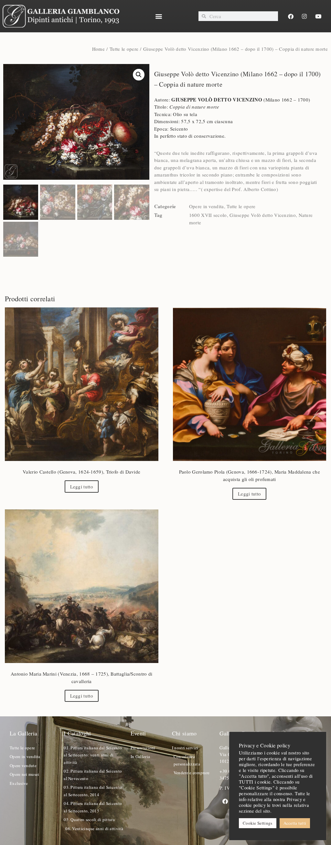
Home (98, 49)
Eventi (138, 733)
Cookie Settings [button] (257, 823)
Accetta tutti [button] (294, 823)
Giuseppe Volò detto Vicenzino (263, 215)
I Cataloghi (77, 733)
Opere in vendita (206, 206)
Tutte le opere (124, 49)
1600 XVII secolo (208, 215)
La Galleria (23, 733)
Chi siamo (184, 733)
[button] (159, 16)
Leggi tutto (81, 486)
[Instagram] (304, 16)
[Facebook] (290, 16)
